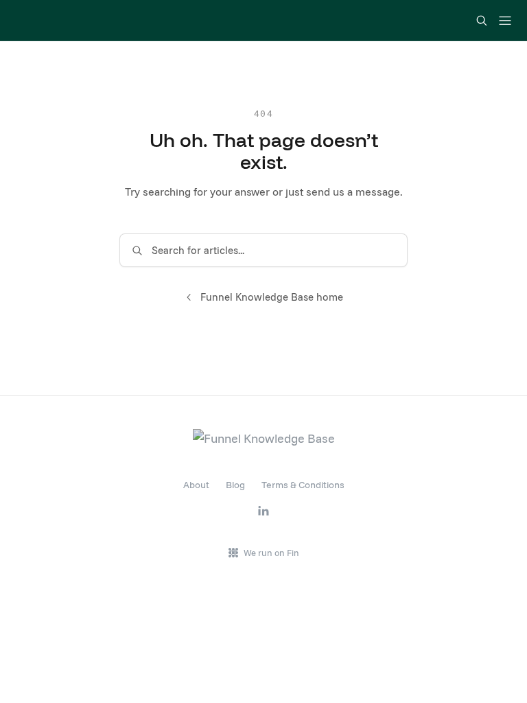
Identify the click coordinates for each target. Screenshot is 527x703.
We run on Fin (271, 552)
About (196, 485)
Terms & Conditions (302, 485)
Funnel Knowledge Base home (271, 296)
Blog (235, 485)
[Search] (482, 21)
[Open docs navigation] (505, 21)
